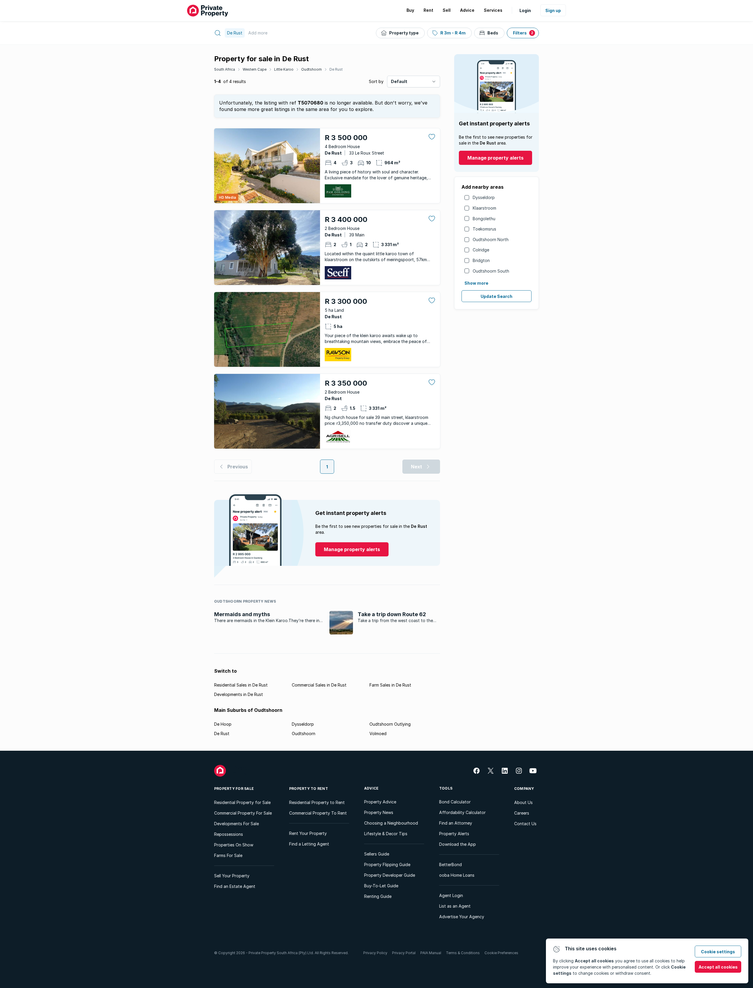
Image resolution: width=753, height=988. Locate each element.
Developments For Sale (236, 823)
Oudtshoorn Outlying (390, 724)
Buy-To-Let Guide (381, 885)
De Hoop (222, 724)
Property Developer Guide (389, 875)
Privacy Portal (404, 953)
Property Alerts (454, 833)
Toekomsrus (484, 228)
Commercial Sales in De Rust (319, 684)
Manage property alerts (495, 158)
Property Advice (380, 801)
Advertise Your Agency (461, 916)
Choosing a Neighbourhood (391, 822)
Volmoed (378, 733)
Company (524, 788)
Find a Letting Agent (309, 843)
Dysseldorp (484, 197)
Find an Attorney (455, 822)
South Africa (224, 69)
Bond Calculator (455, 801)
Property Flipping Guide (387, 864)
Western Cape (254, 69)
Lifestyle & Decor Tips (385, 833)
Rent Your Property (308, 833)
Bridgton (481, 260)
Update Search (496, 296)
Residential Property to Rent (317, 802)
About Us (523, 802)
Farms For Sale (228, 855)
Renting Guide (378, 896)
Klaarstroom (484, 207)
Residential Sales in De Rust (241, 684)
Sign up (553, 10)
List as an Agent (455, 906)
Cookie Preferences (501, 953)
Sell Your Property (231, 875)
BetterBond (450, 864)
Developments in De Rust (238, 694)
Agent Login (451, 895)
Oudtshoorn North (491, 239)
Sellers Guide (376, 853)
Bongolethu (484, 218)
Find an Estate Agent (234, 886)
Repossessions (228, 834)
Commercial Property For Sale (243, 812)
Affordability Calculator (462, 812)
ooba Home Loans (456, 875)
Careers (521, 812)
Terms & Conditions (463, 953)
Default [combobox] (399, 81)
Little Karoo (284, 69)
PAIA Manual (430, 953)
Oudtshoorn (311, 69)
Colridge (481, 249)
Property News (378, 812)
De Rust (336, 69)
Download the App (457, 844)
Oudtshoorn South (491, 270)
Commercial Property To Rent (318, 812)
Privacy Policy (375, 953)
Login (525, 10)
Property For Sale (234, 788)
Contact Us (525, 823)
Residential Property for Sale (242, 802)
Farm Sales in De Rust (390, 684)
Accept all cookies (718, 966)
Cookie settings (718, 951)
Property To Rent (308, 788)
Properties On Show (233, 844)
